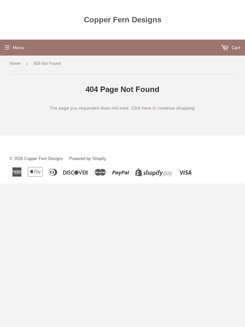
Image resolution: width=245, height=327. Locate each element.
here (146, 107)
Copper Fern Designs (122, 19)
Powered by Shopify (87, 158)
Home (15, 63)
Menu (18, 47)
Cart (235, 47)
